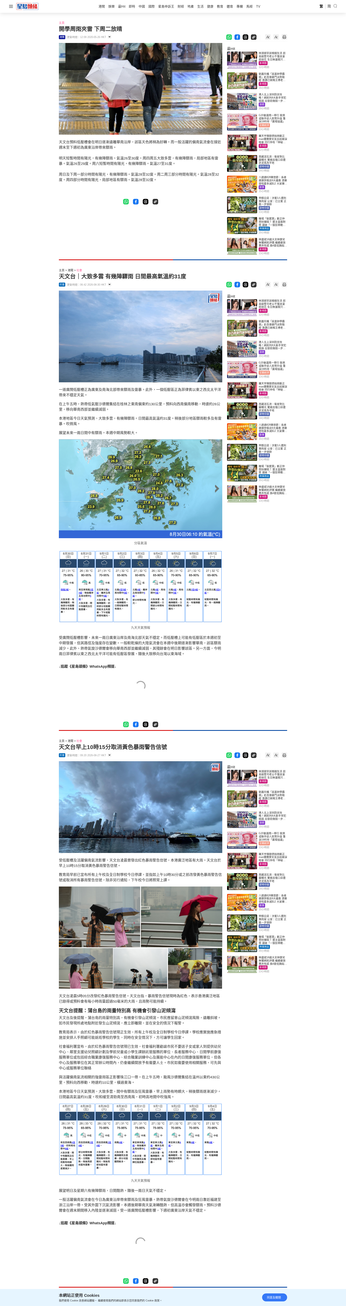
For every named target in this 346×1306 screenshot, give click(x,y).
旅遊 (262, 104)
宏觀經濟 (264, 125)
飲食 (262, 187)
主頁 (61, 22)
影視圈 (263, 63)
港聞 (70, 270)
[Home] (27, 6)
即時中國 (264, 166)
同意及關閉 (274, 1297)
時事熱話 (264, 228)
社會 (79, 270)
